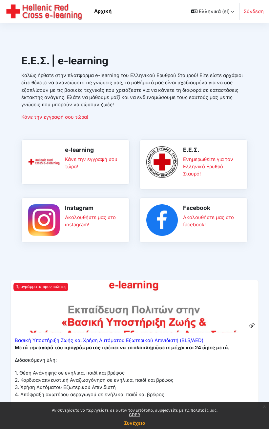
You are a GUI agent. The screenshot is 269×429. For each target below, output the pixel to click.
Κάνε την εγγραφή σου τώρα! (54, 117)
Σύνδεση (254, 11)
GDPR (134, 414)
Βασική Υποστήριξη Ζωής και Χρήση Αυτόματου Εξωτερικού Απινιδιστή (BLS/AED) (109, 340)
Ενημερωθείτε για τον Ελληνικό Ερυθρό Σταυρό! (208, 166)
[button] (212, 11)
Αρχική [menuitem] (103, 11)
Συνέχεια (134, 423)
